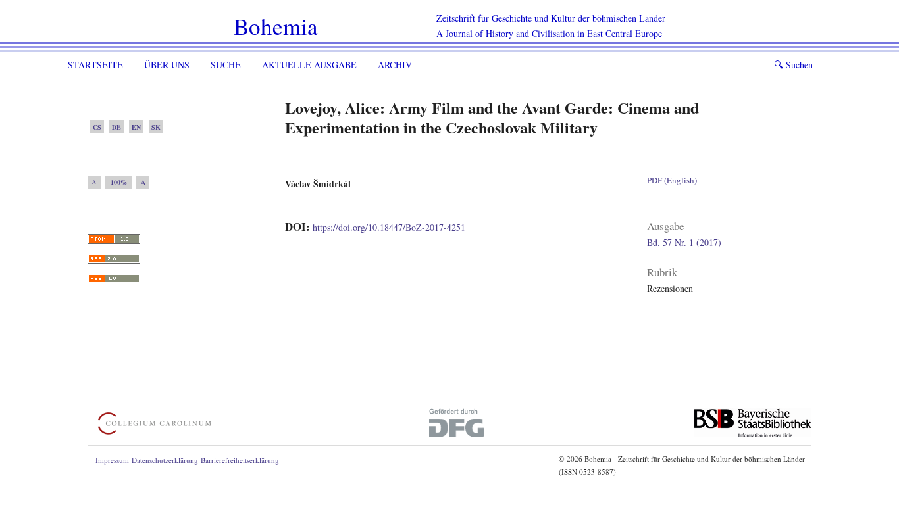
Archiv (395, 65)
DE (116, 127)
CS (97, 127)
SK (156, 127)
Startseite (95, 65)
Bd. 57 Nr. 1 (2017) (684, 242)
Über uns (167, 65)
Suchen (793, 65)
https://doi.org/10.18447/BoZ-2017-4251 (389, 227)
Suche (226, 65)
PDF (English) (672, 180)
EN (136, 127)
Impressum (112, 460)
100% (119, 182)
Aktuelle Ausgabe (309, 65)
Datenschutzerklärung (165, 460)
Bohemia (276, 26)
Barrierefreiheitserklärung (240, 460)
